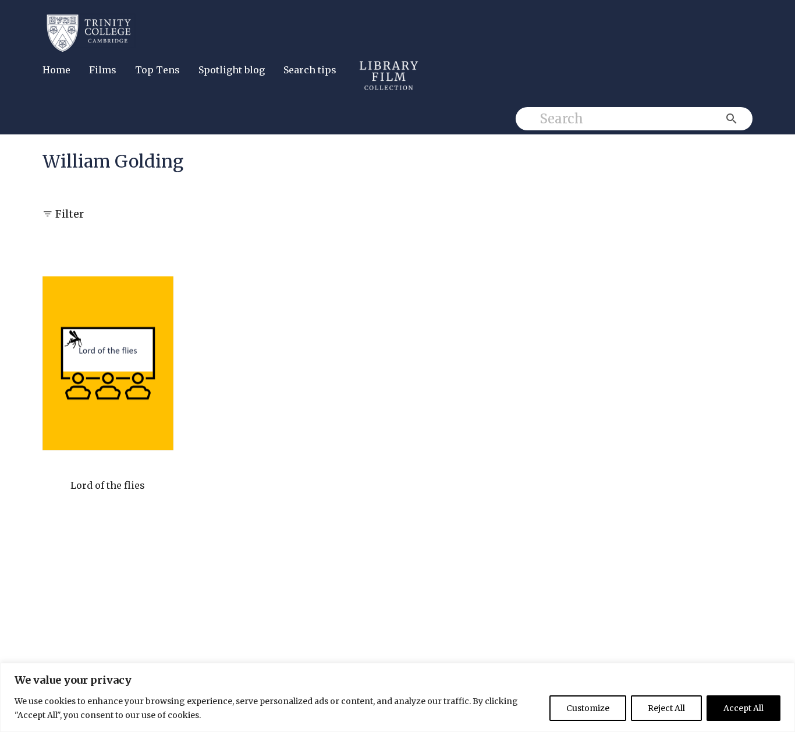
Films (102, 70)
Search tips (309, 70)
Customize (587, 708)
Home (56, 70)
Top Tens (157, 70)
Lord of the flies (107, 485)
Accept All (743, 708)
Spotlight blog (231, 70)
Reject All (666, 708)
